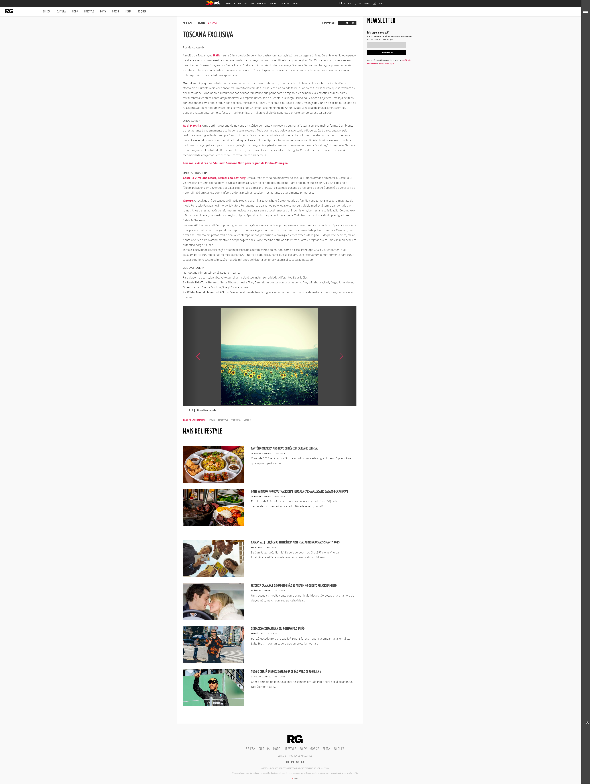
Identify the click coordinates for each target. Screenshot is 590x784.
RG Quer (142, 11)
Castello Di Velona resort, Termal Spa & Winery (214, 178)
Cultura (61, 11)
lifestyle (223, 420)
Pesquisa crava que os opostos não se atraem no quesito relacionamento (294, 585)
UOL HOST (249, 3)
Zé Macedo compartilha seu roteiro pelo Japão (278, 629)
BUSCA (347, 3)
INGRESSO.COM (234, 3)
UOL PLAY (284, 3)
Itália (212, 420)
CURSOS (273, 3)
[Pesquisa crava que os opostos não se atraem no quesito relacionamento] (213, 619)
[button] (348, 356)
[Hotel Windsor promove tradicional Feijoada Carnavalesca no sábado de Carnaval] (213, 525)
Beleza (47, 11)
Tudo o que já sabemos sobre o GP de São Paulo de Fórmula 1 (286, 672)
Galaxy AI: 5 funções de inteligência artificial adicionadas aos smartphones (295, 542)
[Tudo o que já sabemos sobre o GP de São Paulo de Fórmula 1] (213, 705)
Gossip (115, 11)
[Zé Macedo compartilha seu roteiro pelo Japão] (213, 662)
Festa (129, 11)
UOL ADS (296, 3)
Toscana (235, 420)
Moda (75, 11)
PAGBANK (261, 3)
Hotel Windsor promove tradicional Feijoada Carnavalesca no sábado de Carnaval (299, 491)
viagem (247, 420)
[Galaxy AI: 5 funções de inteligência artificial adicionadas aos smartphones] (213, 576)
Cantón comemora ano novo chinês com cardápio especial (284, 448)
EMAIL (381, 3)
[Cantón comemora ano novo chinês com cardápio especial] (213, 482)
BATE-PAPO (364, 3)
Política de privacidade (300, 756)
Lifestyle (89, 11)
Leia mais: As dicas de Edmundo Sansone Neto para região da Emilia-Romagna (235, 163)
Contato (282, 756)
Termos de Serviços (386, 63)
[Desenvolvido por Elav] (295, 779)
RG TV (103, 11)
